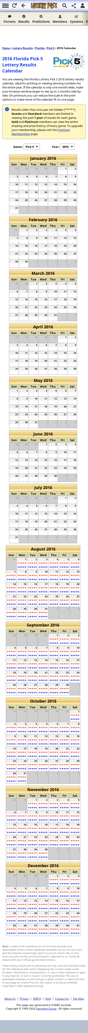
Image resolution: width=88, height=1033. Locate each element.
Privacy (24, 998)
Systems (76, 21)
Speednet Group (46, 1008)
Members (60, 21)
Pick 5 (51, 48)
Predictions (41, 21)
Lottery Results (22, 48)
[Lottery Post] (44, 5)
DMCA (37, 998)
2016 (65, 147)
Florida (39, 48)
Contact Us (62, 998)
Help (48, 998)
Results (24, 21)
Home (6, 48)
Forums (10, 21)
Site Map (78, 998)
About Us (10, 998)
